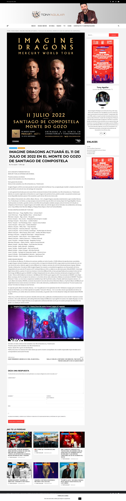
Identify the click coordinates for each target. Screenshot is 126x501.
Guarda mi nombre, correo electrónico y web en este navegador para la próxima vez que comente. (37, 416)
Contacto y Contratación (84, 26)
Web (9, 406)
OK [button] (79, 498)
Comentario (12, 377)
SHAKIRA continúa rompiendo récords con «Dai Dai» (44, 480)
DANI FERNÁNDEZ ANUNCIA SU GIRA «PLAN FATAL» (24, 358)
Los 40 (88, 146)
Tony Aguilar (14, 164)
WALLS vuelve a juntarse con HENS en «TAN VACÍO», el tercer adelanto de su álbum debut (65, 359)
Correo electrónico (50, 397)
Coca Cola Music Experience (94, 148)
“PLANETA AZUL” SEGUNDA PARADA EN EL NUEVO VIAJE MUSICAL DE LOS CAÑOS (72, 481)
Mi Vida (51, 26)
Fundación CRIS (91, 153)
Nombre (10, 396)
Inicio (33, 26)
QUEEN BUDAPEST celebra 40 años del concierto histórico (19, 480)
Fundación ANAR (91, 152)
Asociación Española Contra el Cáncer (96, 150)
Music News (42, 26)
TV (64, 26)
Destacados (13, 148)
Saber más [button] (74, 498)
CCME (69, 26)
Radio (59, 26)
